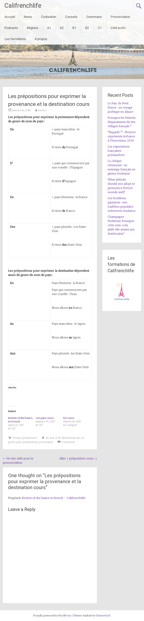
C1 (100, 28)
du (78, 437)
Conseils (71, 17)
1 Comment (68, 442)
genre (11, 442)
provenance (46, 442)
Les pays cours (45, 418)
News (28, 17)
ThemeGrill (103, 615)
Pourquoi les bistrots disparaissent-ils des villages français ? (122, 122)
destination (69, 437)
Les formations (15, 39)
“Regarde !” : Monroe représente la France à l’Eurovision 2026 (122, 136)
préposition (30, 442)
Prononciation (120, 17)
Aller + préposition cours (78, 458)
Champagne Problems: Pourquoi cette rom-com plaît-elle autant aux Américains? (121, 225)
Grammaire (94, 17)
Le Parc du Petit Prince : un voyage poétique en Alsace (120, 107)
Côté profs (118, 28)
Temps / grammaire (24, 437)
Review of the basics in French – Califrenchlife (54, 498)
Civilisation (48, 17)
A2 (62, 28)
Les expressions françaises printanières (119, 151)
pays (19, 442)
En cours (68, 418)
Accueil (10, 17)
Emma (42, 110)
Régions (32, 28)
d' (56, 437)
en (82, 437)
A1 (49, 28)
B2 (87, 28)
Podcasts (11, 28)
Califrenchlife (22, 5)
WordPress (64, 615)
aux (52, 437)
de (59, 437)
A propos (41, 39)
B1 (74, 28)
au (47, 437)
